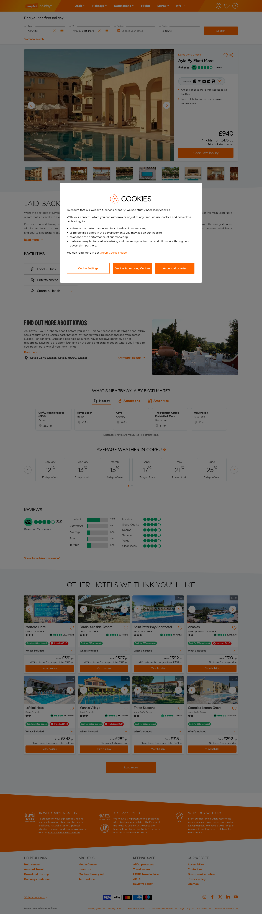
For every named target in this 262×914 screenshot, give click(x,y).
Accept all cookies (175, 268)
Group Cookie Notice (113, 252)
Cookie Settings (88, 268)
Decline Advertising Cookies (132, 268)
